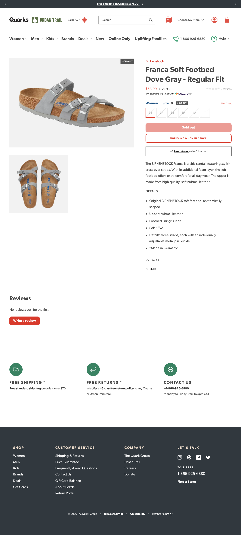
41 (207, 114)
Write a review (24, 321)
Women (19, 456)
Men (16, 462)
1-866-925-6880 (192, 39)
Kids (16, 468)
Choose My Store (189, 20)
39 (185, 114)
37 (163, 114)
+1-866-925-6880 (176, 388)
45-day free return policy (117, 388)
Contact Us (63, 474)
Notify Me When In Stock (188, 138)
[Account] (214, 20)
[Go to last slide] (5, 4)
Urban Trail (132, 462)
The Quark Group (137, 456)
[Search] (150, 20)
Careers (130, 468)
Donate (129, 474)
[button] (227, 20)
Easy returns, (181, 151)
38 (174, 114)
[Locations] (169, 20)
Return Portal (64, 493)
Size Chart (226, 103)
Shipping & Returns (69, 456)
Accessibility (137, 513)
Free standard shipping (25, 388)
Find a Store (187, 482)
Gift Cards (20, 487)
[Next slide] (236, 4)
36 (152, 114)
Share (153, 269)
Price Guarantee (67, 462)
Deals (17, 481)
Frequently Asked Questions (76, 468)
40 (195, 114)
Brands (18, 474)
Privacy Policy (160, 513)
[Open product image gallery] (71, 102)
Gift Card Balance (68, 481)
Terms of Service (113, 513)
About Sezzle (65, 487)
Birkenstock (155, 61)
